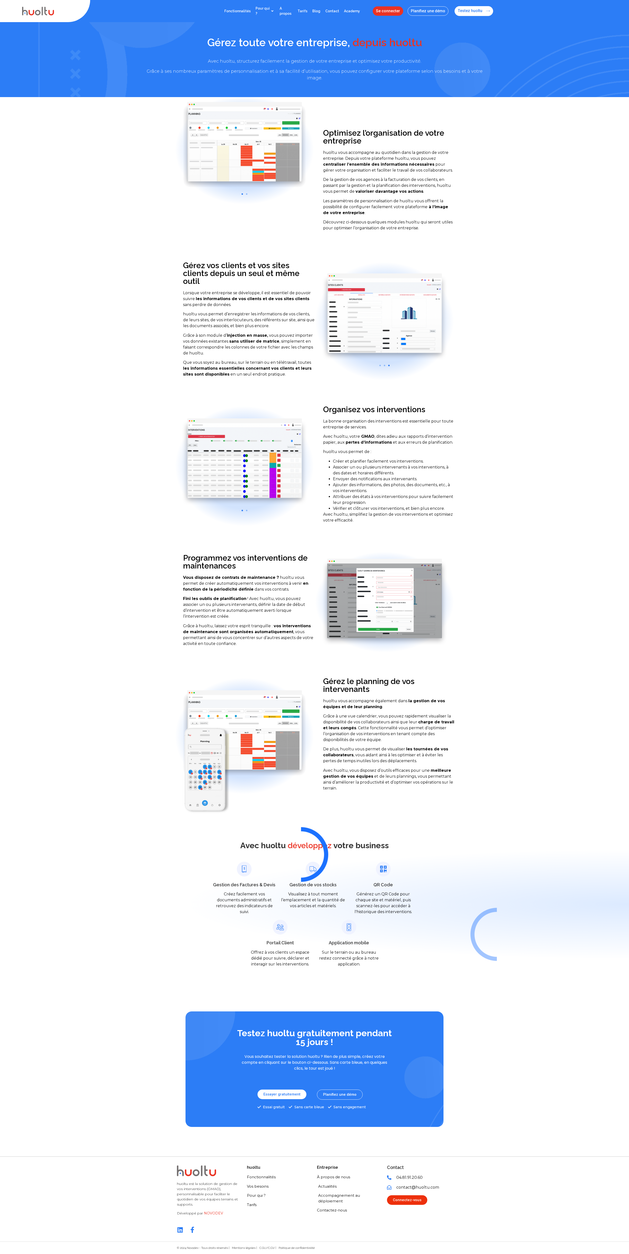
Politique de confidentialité (297, 1248)
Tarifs (302, 11)
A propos (285, 10)
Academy (352, 11)
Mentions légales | (244, 1248)
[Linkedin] (180, 1230)
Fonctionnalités (237, 11)
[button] (242, 194)
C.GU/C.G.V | (267, 1248)
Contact (332, 11)
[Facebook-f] (192, 1230)
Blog (316, 11)
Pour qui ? (263, 10)
